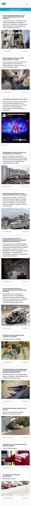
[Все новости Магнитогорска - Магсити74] (3, 4)
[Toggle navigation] (27, 4)
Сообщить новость (15, 9)
